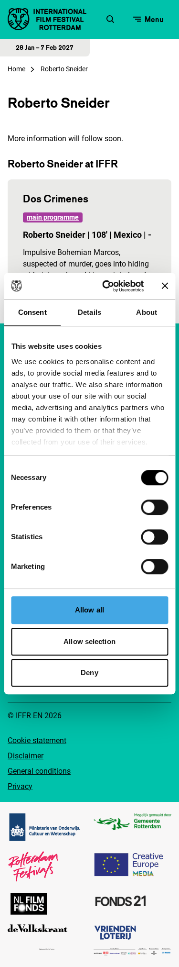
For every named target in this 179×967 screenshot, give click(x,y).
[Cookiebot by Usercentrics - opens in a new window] (107, 286)
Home (16, 69)
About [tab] (146, 312)
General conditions (39, 771)
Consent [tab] (32, 312)
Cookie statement (37, 740)
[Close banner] (164, 286)
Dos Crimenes (55, 198)
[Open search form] (110, 19)
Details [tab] (89, 312)
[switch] (154, 507)
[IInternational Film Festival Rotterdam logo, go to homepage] (47, 19)
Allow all (89, 610)
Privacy (20, 786)
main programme (53, 217)
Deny (89, 672)
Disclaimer (25, 755)
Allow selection (89, 641)
